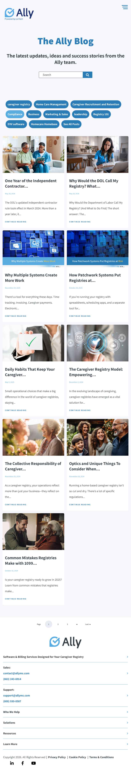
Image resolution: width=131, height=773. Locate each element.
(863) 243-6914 (12, 679)
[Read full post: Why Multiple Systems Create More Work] (33, 248)
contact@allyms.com (16, 673)
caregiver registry (19, 104)
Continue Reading (16, 221)
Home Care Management (51, 104)
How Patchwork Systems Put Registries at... (95, 277)
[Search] (87, 75)
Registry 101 (101, 114)
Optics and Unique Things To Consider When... (94, 466)
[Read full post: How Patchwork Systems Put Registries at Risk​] (97, 248)
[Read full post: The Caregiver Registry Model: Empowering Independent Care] (97, 343)
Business (33, 114)
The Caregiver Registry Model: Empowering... (96, 371)
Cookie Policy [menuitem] (77, 757)
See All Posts (71, 124)
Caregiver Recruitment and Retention (96, 104)
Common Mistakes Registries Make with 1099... (30, 560)
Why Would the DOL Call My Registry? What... (93, 183)
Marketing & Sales (56, 114)
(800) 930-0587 (12, 701)
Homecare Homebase (44, 124)
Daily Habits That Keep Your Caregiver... (30, 371)
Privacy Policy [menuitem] (57, 757)
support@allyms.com (16, 695)
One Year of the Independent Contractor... (31, 183)
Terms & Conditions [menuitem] (101, 757)
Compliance (15, 114)
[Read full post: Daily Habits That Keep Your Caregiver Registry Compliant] (33, 343)
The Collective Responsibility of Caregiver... (33, 466)
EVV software (16, 124)
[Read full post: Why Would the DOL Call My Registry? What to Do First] (97, 154)
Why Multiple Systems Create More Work (31, 277)
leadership (80, 114)
